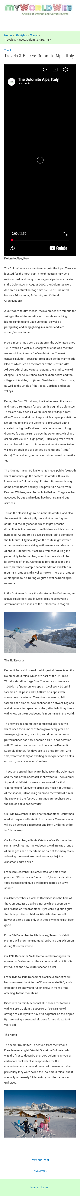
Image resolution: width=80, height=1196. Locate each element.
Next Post (40, 1170)
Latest (45, 1187)
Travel (7, 50)
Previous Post (40, 1160)
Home (34, 1187)
